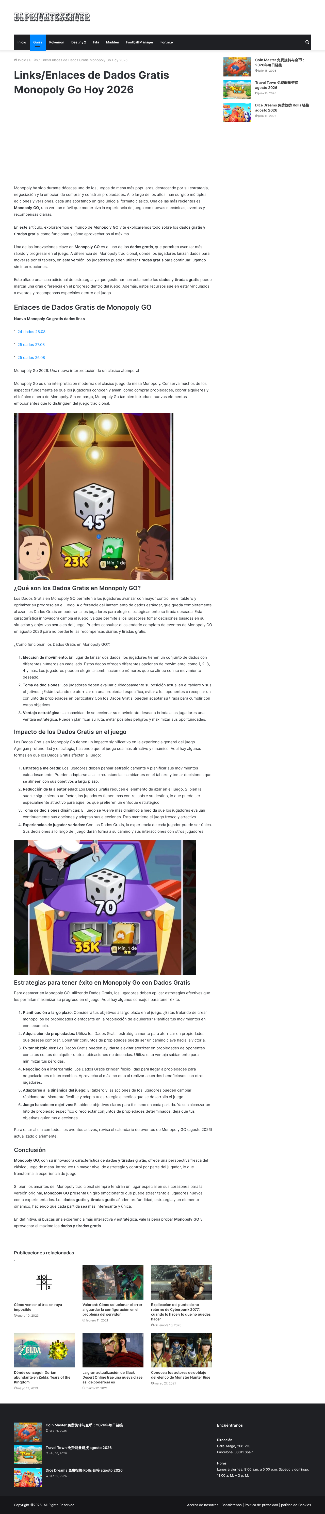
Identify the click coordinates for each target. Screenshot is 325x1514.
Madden (112, 42)
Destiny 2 (78, 42)
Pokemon (56, 42)
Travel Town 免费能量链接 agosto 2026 (79, 1447)
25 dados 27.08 (31, 344)
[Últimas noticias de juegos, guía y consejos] (52, 16)
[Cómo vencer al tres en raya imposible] (44, 1282)
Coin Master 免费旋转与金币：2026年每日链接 (84, 1425)
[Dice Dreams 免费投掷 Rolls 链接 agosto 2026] (237, 112)
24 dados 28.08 (31, 331)
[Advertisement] (213, 16)
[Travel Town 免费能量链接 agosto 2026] (237, 89)
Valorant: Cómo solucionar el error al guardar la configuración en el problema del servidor (112, 1309)
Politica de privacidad (261, 1505)
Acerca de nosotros (202, 1505)
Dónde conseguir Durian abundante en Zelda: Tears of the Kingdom (42, 1377)
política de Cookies (296, 1505)
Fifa (96, 42)
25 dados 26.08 (31, 357)
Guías (37, 42)
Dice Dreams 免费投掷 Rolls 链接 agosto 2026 (84, 1470)
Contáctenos (231, 1505)
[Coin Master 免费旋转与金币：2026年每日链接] (237, 66)
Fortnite (166, 42)
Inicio (22, 42)
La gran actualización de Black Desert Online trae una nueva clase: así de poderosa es (113, 1377)
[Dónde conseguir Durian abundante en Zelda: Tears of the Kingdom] (44, 1350)
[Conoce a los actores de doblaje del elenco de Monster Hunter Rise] (181, 1350)
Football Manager (139, 42)
